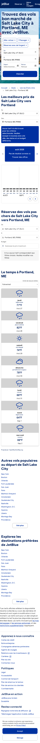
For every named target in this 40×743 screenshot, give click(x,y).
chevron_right (37, 154)
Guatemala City (7, 500)
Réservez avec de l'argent (14, 45)
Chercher (20, 74)
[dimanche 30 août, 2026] (14, 188)
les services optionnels (21, 623)
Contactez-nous (8, 663)
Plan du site (6, 660)
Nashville (4, 503)
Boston (4, 477)
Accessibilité (6, 676)
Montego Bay (6, 517)
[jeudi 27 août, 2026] (4, 188)
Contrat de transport (9, 679)
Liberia (4, 513)
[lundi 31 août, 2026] (17, 188)
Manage (20, 738)
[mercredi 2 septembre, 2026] (24, 188)
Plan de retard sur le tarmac (12, 682)
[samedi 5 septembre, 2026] (34, 188)
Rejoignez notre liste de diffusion (16, 711)
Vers (2, 118)
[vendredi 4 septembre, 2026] (30, 188)
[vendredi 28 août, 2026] (7, 188)
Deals (13, 88)
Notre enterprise (7, 643)
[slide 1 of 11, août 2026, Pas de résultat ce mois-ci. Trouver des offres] (20, 154)
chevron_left (3, 154)
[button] (23, 40)
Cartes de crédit (7, 640)
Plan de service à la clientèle (12, 685)
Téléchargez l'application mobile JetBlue (17, 714)
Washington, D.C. (8, 507)
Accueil (4, 88)
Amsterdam (6, 497)
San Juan (5, 487)
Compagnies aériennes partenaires (15, 647)
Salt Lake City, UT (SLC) (13, 53)
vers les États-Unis (27, 88)
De (4, 50)
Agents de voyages (9, 650)
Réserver (20, 4)
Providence (5, 520)
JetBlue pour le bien (9, 698)
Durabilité (5, 701)
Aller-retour (9, 40)
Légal (3, 672)
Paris (3, 490)
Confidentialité (7, 689)
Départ (6, 64)
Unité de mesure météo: (30, 281)
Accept (20, 731)
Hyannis (4, 510)
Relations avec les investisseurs (15, 653)
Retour (23, 64)
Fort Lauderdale (7, 484)
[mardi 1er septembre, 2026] (20, 188)
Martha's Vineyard (8, 494)
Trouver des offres (20, 157)
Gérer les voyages (29, 4)
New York (5, 474)
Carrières (6, 656)
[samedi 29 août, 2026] (11, 188)
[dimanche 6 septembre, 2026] (37, 188)
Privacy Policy (21, 725)
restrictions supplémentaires (11, 626)
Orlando (4, 481)
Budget (3, 242)
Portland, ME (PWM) (12, 60)
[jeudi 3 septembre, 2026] (27, 188)
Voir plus (20, 525)
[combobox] (20, 113)
